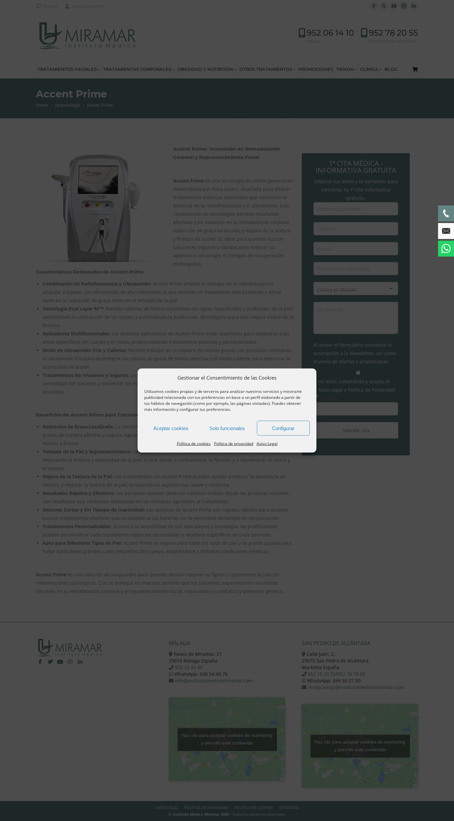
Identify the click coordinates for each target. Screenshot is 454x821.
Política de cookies (194, 443)
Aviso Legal (267, 443)
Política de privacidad (233, 443)
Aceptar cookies (170, 428)
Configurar (283, 428)
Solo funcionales (227, 428)
